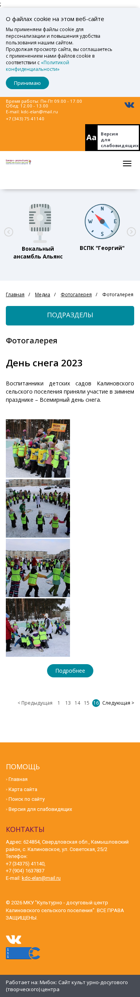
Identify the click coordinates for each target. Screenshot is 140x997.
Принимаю (27, 82)
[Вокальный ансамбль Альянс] (38, 221)
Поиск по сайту (27, 799)
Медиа (42, 294)
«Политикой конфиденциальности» (37, 65)
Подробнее (70, 670)
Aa (91, 137)
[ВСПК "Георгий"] (102, 221)
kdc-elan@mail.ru (39, 111)
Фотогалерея (76, 294)
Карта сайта (23, 789)
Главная (15, 294)
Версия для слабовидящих (120, 139)
